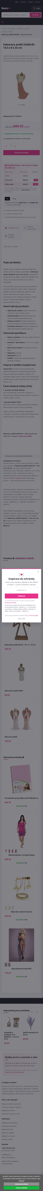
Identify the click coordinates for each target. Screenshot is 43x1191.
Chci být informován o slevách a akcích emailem (20, 601)
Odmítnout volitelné (21, 1184)
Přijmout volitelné (21, 1188)
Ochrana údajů (33, 615)
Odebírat (21, 596)
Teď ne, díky (21, 618)
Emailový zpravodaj (10, 602)
